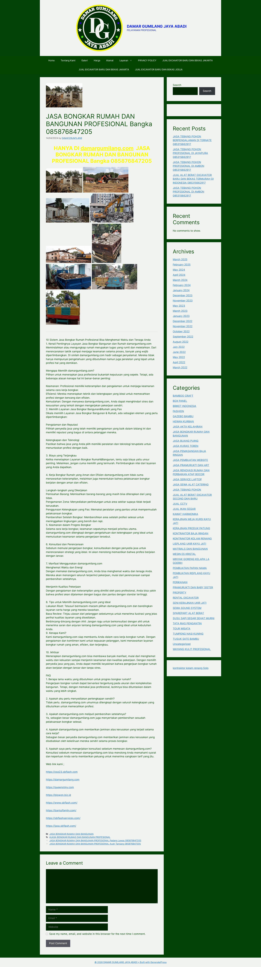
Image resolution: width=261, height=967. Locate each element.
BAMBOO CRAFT (183, 395)
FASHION (178, 411)
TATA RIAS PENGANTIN (187, 623)
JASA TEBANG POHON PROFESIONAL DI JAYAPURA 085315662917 (190, 153)
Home (51, 60)
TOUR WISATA (181, 628)
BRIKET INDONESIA (184, 406)
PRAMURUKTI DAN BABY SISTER (193, 587)
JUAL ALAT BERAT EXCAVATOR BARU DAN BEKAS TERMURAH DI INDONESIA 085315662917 (193, 179)
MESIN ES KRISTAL (184, 554)
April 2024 (179, 274)
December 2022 (182, 321)
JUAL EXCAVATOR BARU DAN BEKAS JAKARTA (187, 60)
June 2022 (179, 352)
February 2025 (181, 264)
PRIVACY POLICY (147, 60)
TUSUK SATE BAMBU (186, 638)
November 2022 (182, 326)
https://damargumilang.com (62, 779)
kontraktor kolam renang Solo (190, 668)
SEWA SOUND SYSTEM (187, 608)
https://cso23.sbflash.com (62, 771)
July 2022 (179, 346)
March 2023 (180, 310)
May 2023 (179, 305)
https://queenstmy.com (60, 787)
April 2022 (179, 362)
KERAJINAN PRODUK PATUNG (191, 528)
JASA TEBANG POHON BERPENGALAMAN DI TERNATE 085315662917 (192, 140)
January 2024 (181, 290)
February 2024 (182, 285)
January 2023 (181, 316)
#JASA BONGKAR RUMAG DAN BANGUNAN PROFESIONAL (79, 837)
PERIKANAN (180, 582)
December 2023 (182, 295)
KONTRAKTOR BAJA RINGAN (190, 533)
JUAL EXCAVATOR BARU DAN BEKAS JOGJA (158, 69)
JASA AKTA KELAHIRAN (187, 426)
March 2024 (180, 280)
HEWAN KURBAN (183, 421)
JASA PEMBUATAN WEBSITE (190, 460)
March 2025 (180, 259)
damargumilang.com (107, 148)
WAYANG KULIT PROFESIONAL (192, 649)
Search (177, 85)
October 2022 (181, 331)
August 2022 (180, 341)
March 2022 (180, 367)
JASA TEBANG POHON (187, 489)
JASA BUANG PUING (185, 440)
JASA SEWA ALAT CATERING (191, 484)
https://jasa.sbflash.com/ (61, 825)
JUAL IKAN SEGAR (184, 508)
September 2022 (183, 336)
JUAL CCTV (180, 503)
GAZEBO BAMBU (183, 416)
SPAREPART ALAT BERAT (188, 613)
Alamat (109, 60)
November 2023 (183, 300)
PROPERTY (179, 592)
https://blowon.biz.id (58, 795)
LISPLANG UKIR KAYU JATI (189, 543)
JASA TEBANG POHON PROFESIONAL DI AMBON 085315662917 (188, 166)
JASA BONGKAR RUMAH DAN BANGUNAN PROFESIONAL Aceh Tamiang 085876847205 (95, 843)
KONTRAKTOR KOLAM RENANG (192, 538)
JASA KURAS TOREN (185, 445)
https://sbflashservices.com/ (63, 818)
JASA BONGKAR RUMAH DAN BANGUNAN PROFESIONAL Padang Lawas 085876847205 (95, 840)
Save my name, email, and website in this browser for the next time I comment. (97, 933)
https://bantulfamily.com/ (61, 810)
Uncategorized (182, 644)
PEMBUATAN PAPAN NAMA (190, 568)
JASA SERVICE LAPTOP (187, 479)
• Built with (122, 962)
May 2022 (179, 357)
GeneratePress (158, 962)
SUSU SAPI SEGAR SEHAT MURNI (193, 618)
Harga (97, 60)
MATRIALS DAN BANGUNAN (190, 548)
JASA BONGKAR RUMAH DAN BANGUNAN (71, 834)
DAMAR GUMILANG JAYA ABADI (157, 26)
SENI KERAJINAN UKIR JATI (189, 602)
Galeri (84, 60)
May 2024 (179, 269)
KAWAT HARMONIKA (185, 514)
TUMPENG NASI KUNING (188, 633)
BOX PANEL (180, 400)
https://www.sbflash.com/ (61, 802)
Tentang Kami (68, 60)
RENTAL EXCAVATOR (186, 597)
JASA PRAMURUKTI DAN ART (191, 465)
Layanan (123, 60)
